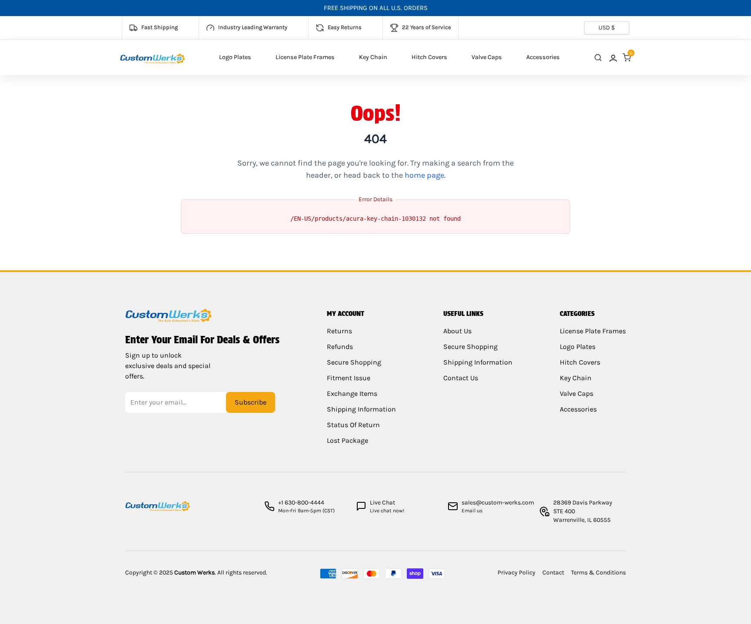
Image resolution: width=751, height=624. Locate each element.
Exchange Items (352, 393)
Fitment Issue (348, 378)
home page (424, 175)
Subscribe (250, 402)
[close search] (598, 57)
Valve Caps (487, 57)
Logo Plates (235, 57)
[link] (612, 57)
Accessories (543, 57)
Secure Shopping (354, 362)
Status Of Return (353, 425)
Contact (553, 572)
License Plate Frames (305, 57)
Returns (339, 331)
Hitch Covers (429, 57)
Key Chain (373, 57)
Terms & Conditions (598, 572)
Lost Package (347, 440)
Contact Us (460, 378)
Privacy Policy (516, 572)
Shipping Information (361, 409)
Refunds (340, 346)
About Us (457, 331)
